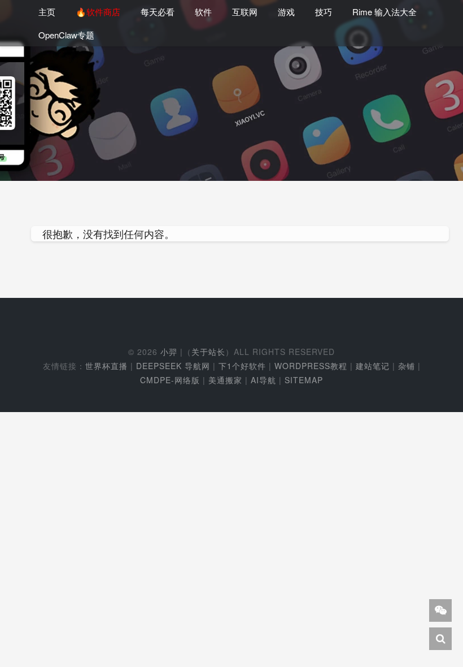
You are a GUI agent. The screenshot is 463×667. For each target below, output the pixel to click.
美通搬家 (225, 380)
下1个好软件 (242, 365)
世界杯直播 (106, 365)
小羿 (168, 351)
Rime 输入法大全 (384, 12)
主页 (46, 12)
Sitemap (304, 380)
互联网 (244, 12)
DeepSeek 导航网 (173, 365)
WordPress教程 (310, 365)
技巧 (323, 12)
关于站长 (208, 351)
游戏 (286, 12)
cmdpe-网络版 (170, 380)
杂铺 (406, 365)
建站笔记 (373, 365)
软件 (203, 12)
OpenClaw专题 (66, 35)
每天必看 (157, 12)
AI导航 (263, 380)
